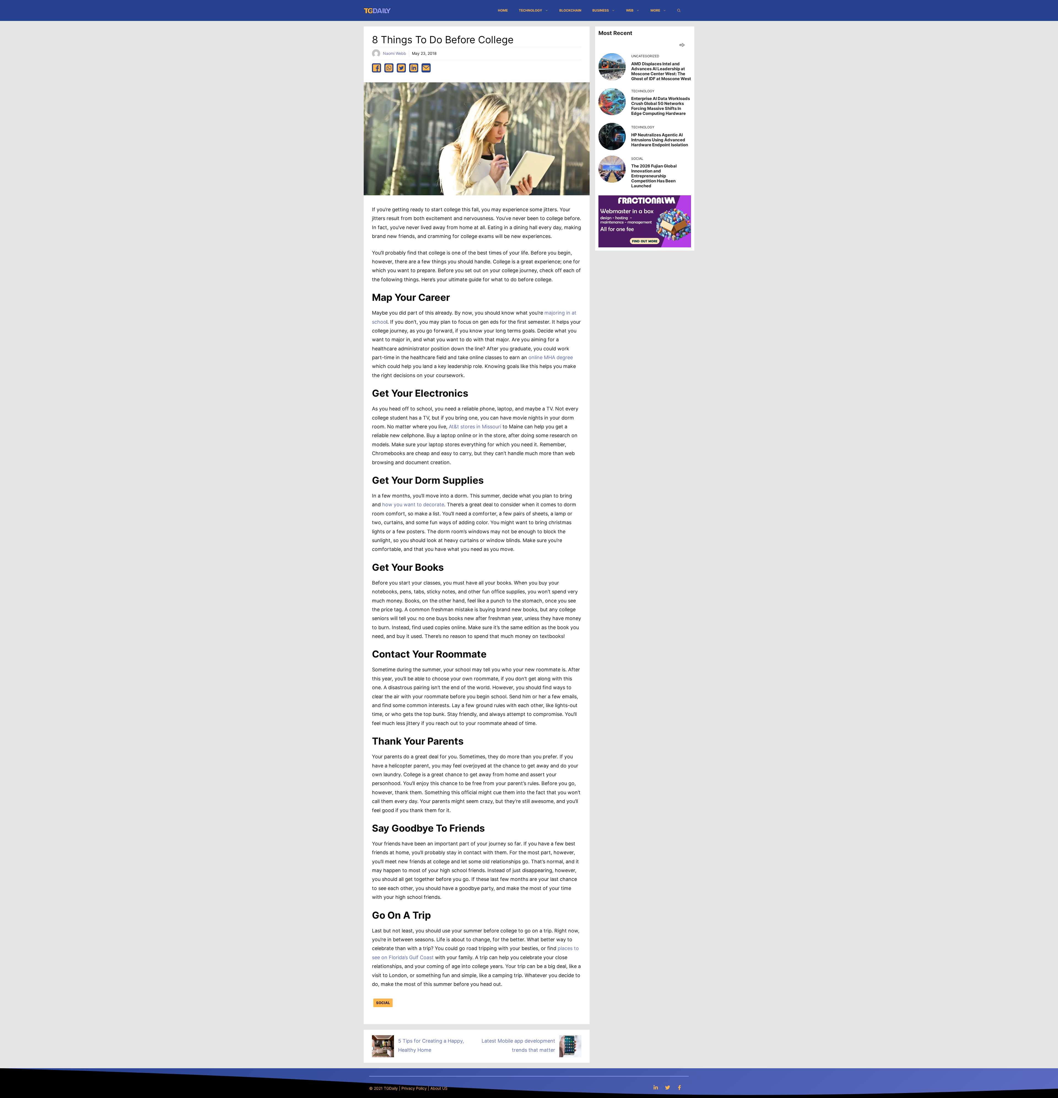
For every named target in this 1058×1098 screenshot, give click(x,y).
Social (383, 1002)
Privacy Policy (414, 1088)
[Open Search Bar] (679, 10)
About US (438, 1088)
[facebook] (376, 67)
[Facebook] (679, 1087)
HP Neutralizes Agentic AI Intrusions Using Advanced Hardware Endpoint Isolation (659, 139)
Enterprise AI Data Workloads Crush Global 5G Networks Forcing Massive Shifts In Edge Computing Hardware (660, 106)
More (655, 10)
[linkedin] (413, 67)
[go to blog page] (682, 45)
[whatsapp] (388, 67)
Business (600, 10)
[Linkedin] (655, 1087)
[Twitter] (667, 1087)
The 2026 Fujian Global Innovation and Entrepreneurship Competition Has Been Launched (654, 175)
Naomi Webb (394, 53)
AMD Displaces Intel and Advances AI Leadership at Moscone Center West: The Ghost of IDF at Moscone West (661, 71)
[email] (426, 67)
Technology (530, 10)
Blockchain (570, 10)
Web (629, 10)
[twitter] (401, 67)
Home (503, 10)
